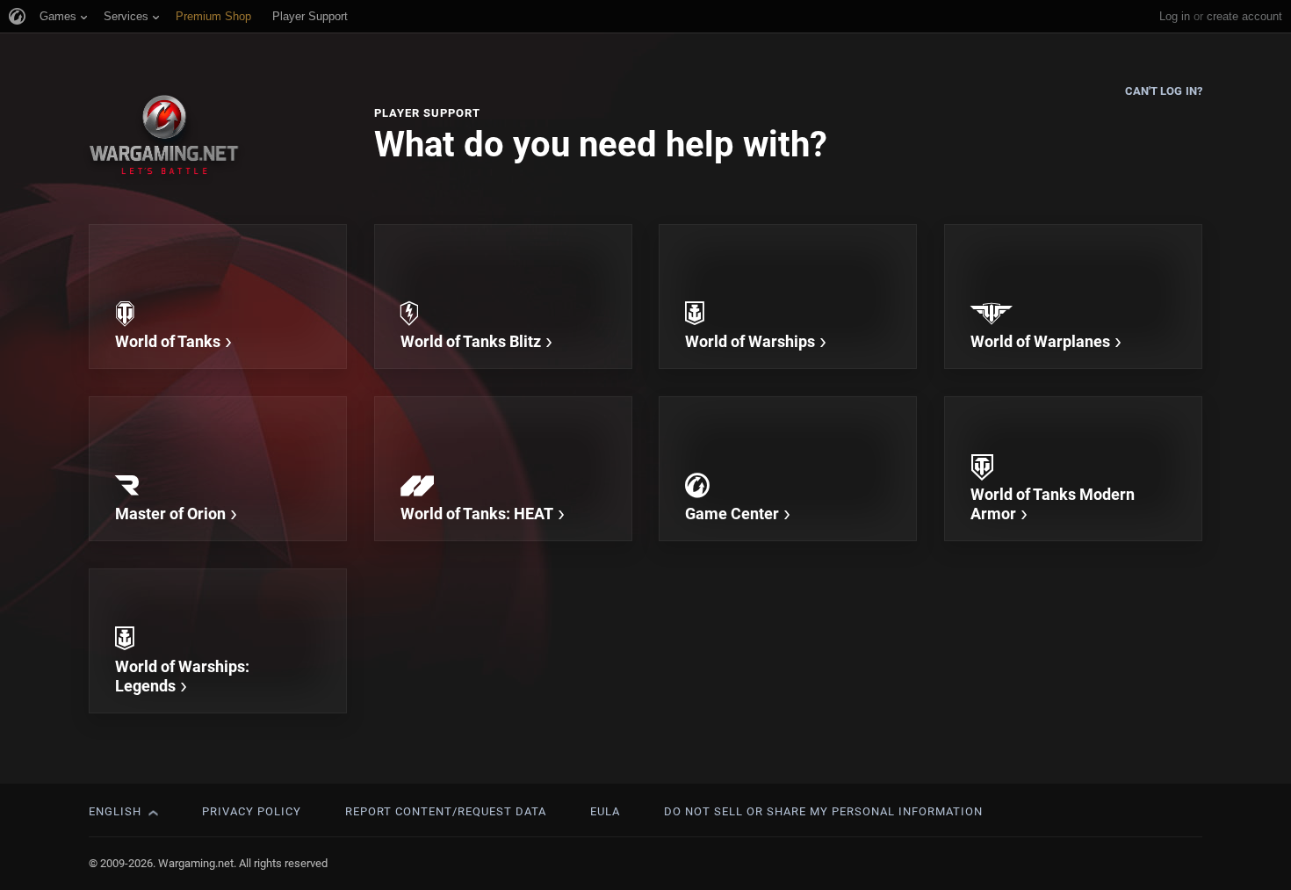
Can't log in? (1163, 91)
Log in (1174, 16)
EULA (605, 811)
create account (1244, 16)
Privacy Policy (251, 811)
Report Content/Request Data (445, 811)
